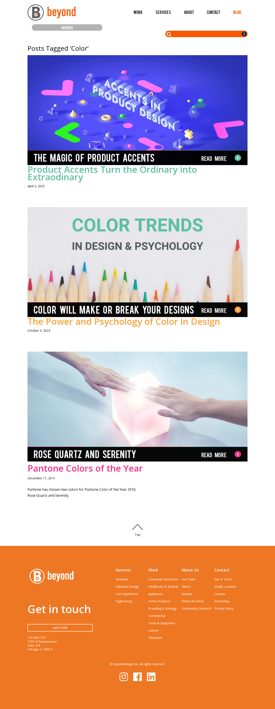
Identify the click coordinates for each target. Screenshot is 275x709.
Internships (222, 601)
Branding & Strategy (162, 608)
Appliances (155, 594)
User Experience (127, 594)
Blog (237, 12)
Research (122, 579)
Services (163, 12)
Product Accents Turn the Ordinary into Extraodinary (112, 173)
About (189, 12)
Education (155, 638)
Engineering (124, 601)
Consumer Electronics (163, 579)
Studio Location (225, 587)
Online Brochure (193, 601)
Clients (186, 587)
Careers (219, 594)
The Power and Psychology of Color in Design (124, 321)
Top (137, 535)
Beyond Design (52, 14)
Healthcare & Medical (163, 587)
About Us (190, 569)
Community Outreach (196, 608)
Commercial (156, 616)
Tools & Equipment (161, 623)
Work (138, 12)
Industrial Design (127, 587)
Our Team (189, 579)
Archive (67, 27)
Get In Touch (223, 579)
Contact (213, 12)
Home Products (159, 601)
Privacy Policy (223, 608)
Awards (187, 594)
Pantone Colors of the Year (85, 468)
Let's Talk (60, 627)
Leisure (153, 630)
